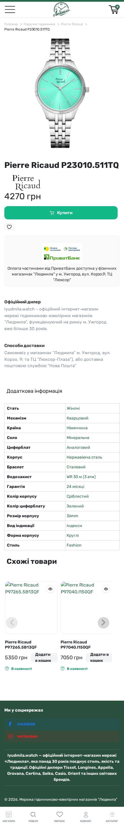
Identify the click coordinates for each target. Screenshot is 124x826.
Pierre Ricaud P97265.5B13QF (21, 645)
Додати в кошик (43, 657)
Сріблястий (78, 496)
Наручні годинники (39, 24)
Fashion (74, 545)
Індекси (74, 525)
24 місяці (75, 486)
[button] (9, 227)
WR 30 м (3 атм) (81, 476)
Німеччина (77, 428)
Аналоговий (78, 447)
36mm (72, 515)
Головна (11, 24)
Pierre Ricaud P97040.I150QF (76, 645)
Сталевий (76, 467)
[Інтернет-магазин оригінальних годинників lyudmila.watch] (61, 9)
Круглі (73, 535)
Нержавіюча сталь (84, 457)
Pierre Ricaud (72, 24)
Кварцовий (78, 418)
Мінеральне (78, 437)
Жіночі (73, 408)
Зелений (75, 506)
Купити (64, 212)
